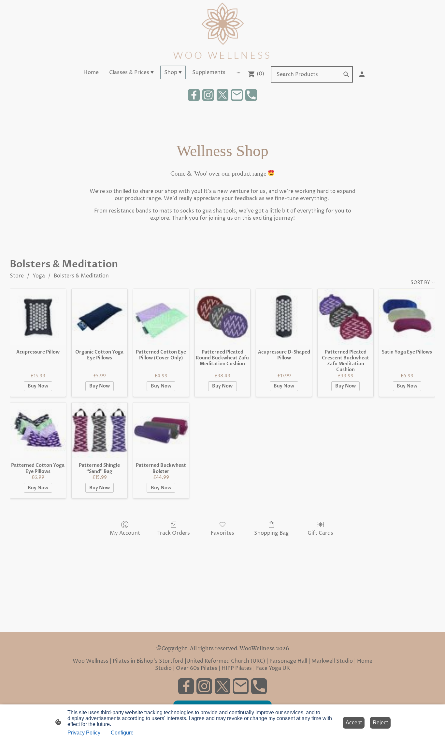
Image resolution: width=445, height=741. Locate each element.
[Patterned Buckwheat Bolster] (161, 430)
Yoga (39, 275)
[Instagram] (208, 95)
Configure (122, 732)
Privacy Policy (83, 732)
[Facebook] (194, 95)
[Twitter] (222, 95)
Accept (354, 722)
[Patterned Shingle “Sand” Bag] (99, 430)
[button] (346, 74)
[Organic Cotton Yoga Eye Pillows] (99, 317)
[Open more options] (238, 72)
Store (17, 275)
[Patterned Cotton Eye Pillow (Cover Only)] (161, 317)
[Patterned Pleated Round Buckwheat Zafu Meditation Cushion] (223, 317)
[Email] (237, 95)
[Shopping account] (362, 74)
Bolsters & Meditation (81, 275)
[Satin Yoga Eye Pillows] (407, 317)
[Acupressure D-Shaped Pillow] (284, 317)
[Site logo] (222, 31)
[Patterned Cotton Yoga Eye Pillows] (38, 430)
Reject (380, 722)
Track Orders (173, 532)
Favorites (222, 532)
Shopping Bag (271, 532)
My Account (125, 532)
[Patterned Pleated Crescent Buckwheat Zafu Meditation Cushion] (345, 317)
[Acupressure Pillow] (38, 317)
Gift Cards (320, 532)
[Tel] (251, 95)
